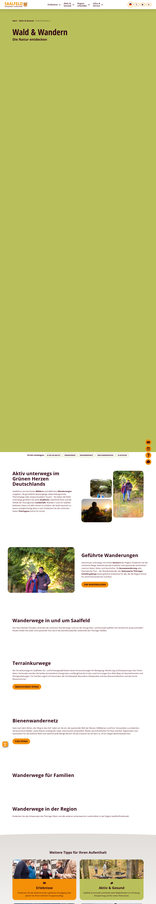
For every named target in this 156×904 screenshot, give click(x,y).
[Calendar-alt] (148, 449)
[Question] (148, 455)
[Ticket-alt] (148, 442)
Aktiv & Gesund (26, 20)
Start (14, 20)
